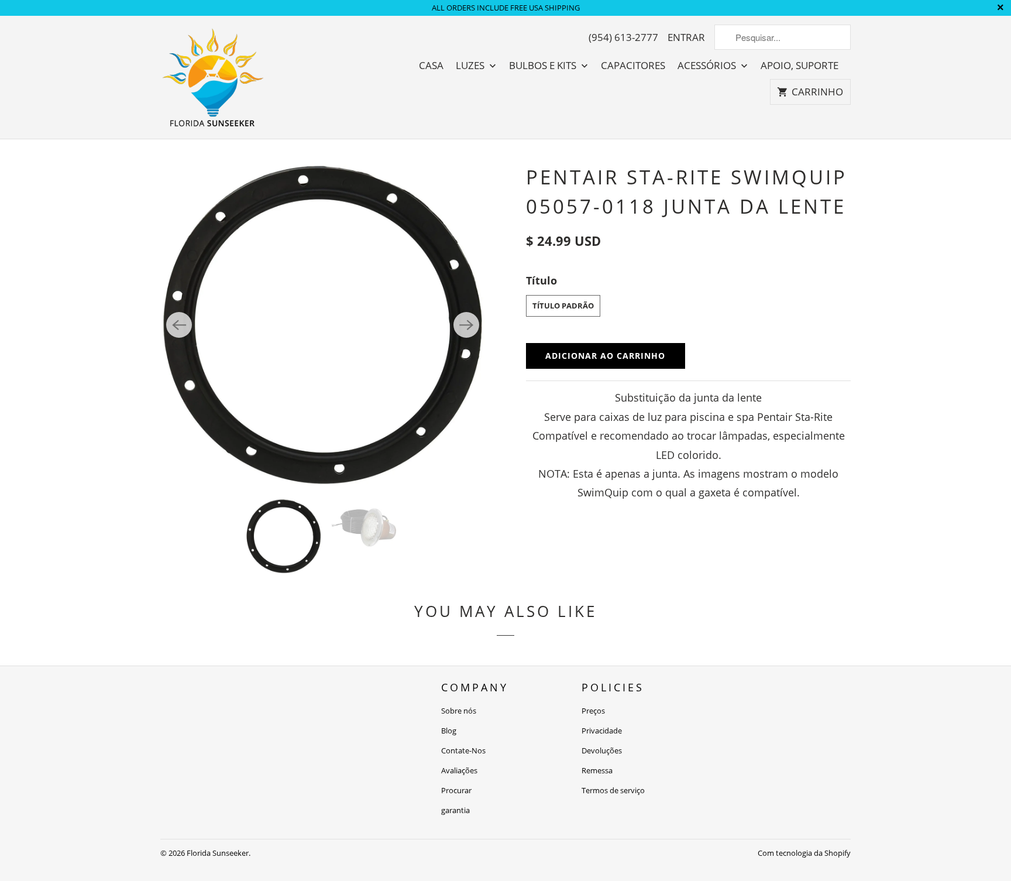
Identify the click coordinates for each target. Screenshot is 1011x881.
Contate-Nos (463, 750)
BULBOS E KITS (544, 65)
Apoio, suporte (799, 65)
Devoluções (602, 750)
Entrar (686, 37)
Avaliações (459, 770)
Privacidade (602, 730)
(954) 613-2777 (623, 37)
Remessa (597, 770)
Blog (448, 730)
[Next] (466, 325)
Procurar (456, 790)
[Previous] (179, 325)
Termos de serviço (613, 790)
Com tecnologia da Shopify (804, 853)
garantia (455, 810)
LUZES (471, 65)
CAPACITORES (633, 65)
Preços (593, 710)
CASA (431, 65)
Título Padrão (563, 305)
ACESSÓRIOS (708, 65)
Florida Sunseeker (218, 853)
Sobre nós (458, 710)
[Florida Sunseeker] (213, 77)
